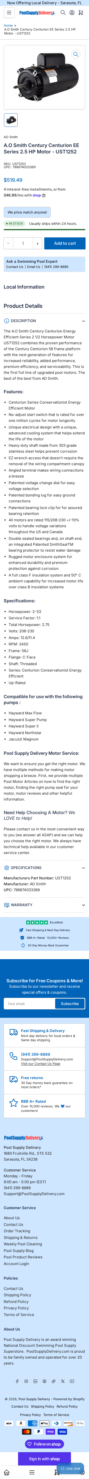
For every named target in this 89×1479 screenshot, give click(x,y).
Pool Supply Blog (19, 1250)
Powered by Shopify (69, 1399)
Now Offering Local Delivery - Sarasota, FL (44, 2)
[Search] (63, 12)
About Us (12, 1218)
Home (8, 25)
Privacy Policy (16, 1308)
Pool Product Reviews (23, 1257)
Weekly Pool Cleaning (23, 1244)
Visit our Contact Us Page (40, 1064)
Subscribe (70, 1003)
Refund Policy (16, 1301)
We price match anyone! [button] (27, 212)
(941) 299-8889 (56, 267)
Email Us (34, 267)
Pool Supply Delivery (34, 1399)
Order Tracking (17, 1231)
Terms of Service (19, 1314)
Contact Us (15, 267)
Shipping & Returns (21, 1237)
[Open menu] (9, 12)
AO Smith (11, 137)
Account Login (16, 1263)
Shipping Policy (17, 1295)
